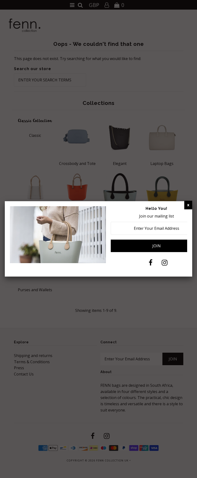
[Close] (188, 205)
